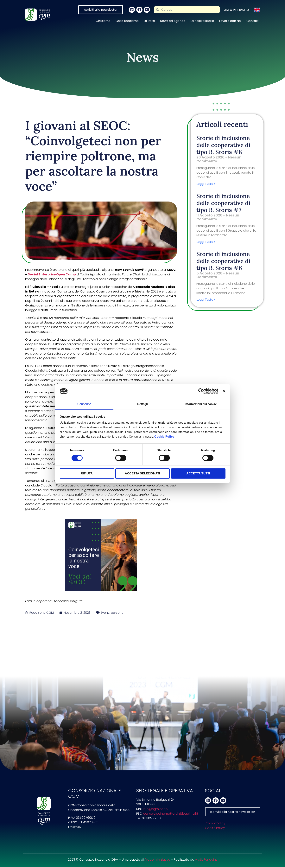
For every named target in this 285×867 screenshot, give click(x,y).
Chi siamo (103, 21)
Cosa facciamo (127, 21)
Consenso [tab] (84, 404)
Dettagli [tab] (142, 404)
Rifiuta (87, 473)
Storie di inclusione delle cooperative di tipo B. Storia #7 (223, 203)
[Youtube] (147, 10)
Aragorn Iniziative (157, 859)
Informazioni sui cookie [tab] (201, 404)
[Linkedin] (132, 10)
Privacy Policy (215, 823)
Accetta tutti (198, 473)
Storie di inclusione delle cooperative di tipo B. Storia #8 (223, 145)
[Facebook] (139, 10)
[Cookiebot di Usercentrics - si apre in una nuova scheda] (201, 391)
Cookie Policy (164, 436)
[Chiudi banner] (224, 391)
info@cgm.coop (155, 809)
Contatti (252, 21)
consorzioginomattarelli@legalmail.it (170, 813)
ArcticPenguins (206, 859)
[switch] (120, 458)
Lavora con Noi (230, 21)
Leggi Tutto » (205, 184)
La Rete (149, 21)
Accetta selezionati (142, 473)
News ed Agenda (172, 21)
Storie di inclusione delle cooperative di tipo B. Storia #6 (223, 261)
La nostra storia (202, 21)
